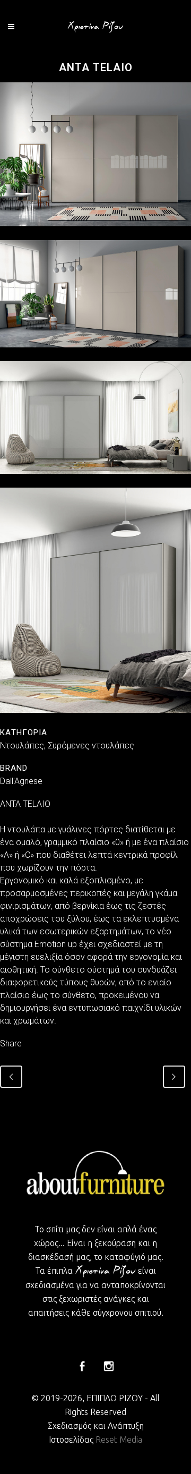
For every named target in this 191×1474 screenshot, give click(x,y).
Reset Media (119, 1439)
